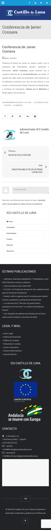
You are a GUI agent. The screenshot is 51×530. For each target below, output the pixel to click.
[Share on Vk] (27, 116)
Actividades (11, 233)
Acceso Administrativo (12, 351)
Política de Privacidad (12, 337)
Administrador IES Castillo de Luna (17, 102)
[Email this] (35, 116)
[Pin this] (20, 116)
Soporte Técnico (10, 354)
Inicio (10, 221)
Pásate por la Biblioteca (36, 89)
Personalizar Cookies (12, 344)
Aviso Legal (8, 333)
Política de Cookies (11, 340)
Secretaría (11, 227)
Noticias (7, 105)
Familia (9, 239)
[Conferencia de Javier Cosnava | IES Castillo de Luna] (25, 13)
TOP (25, 499)
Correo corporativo (11, 347)
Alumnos (10, 251)
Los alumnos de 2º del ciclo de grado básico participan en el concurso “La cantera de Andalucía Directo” (23, 306)
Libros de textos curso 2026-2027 (17, 286)
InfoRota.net (40, 513)
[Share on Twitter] (12, 116)
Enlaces (10, 245)
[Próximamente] (35, 3)
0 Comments (17, 105)
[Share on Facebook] (5, 116)
